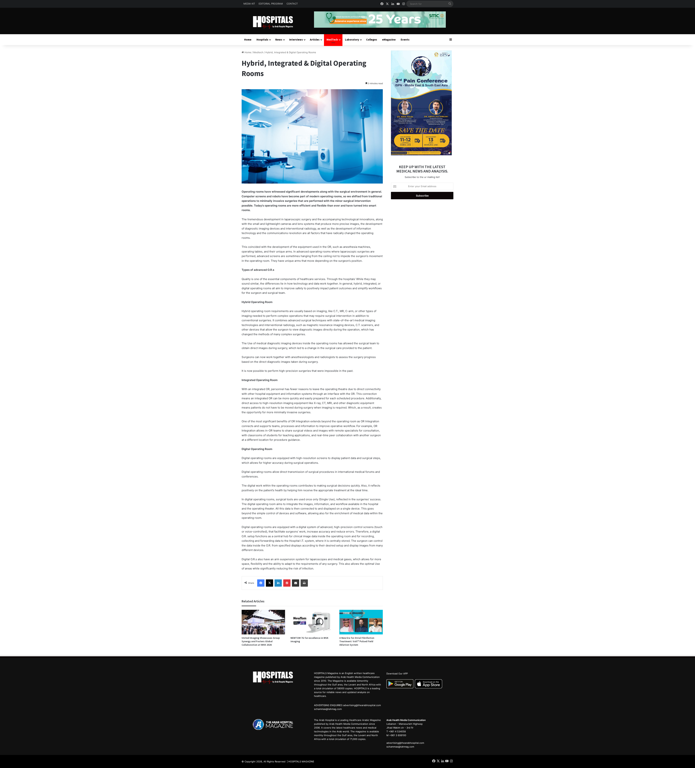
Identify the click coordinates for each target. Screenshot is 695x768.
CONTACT (292, 3)
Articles (314, 39)
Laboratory (352, 39)
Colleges (371, 39)
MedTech (332, 39)
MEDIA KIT (249, 3)
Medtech (258, 52)
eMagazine (389, 39)
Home (247, 39)
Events (405, 39)
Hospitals (262, 39)
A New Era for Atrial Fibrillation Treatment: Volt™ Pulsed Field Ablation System (356, 641)
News (278, 39)
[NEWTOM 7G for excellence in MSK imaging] (312, 622)
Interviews (296, 39)
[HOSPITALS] (275, 22)
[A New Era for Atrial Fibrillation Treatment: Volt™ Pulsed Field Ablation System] (361, 622)
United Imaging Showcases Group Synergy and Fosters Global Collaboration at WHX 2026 (261, 641)
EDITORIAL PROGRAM (271, 3)
